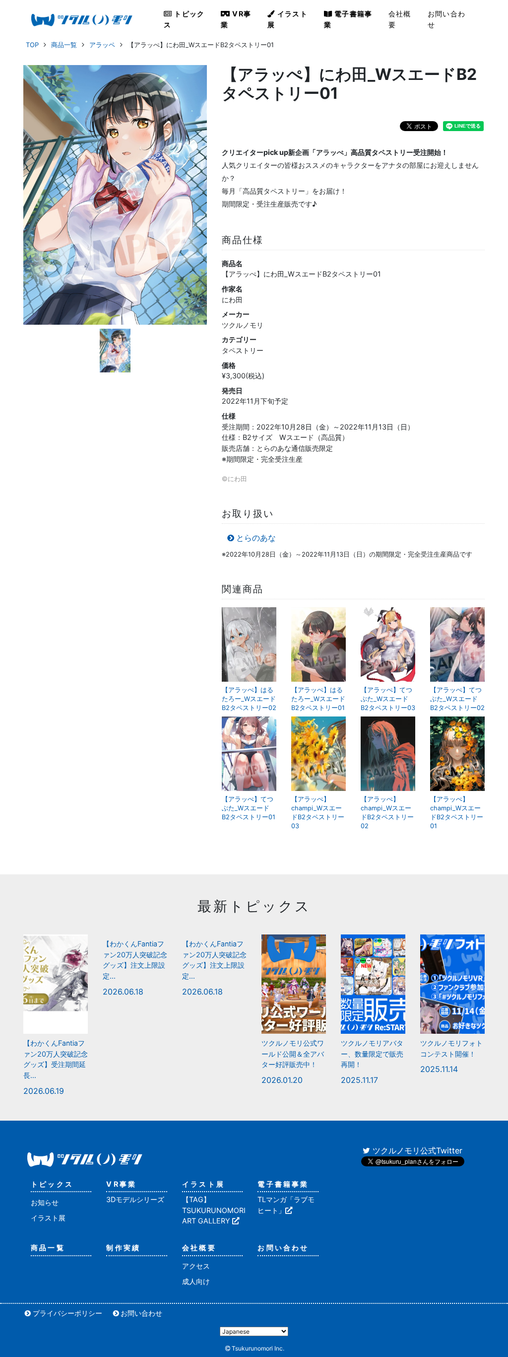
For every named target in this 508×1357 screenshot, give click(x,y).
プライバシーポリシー (67, 1313)
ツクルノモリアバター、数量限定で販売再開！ (372, 1054)
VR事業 (236, 19)
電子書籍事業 (348, 19)
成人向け (196, 1281)
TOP (32, 45)
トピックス (184, 19)
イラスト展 (287, 19)
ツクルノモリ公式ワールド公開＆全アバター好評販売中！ (292, 1054)
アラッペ (102, 45)
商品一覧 (64, 45)
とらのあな (256, 538)
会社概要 (399, 19)
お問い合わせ (446, 19)
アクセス (196, 1266)
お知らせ (45, 1202)
